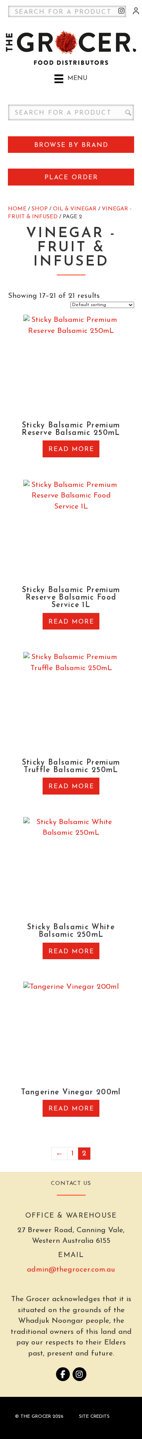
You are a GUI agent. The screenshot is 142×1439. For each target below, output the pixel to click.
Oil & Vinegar (75, 209)
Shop (40, 209)
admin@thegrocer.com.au (71, 1270)
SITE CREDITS (94, 1416)
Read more (72, 449)
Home (17, 209)
